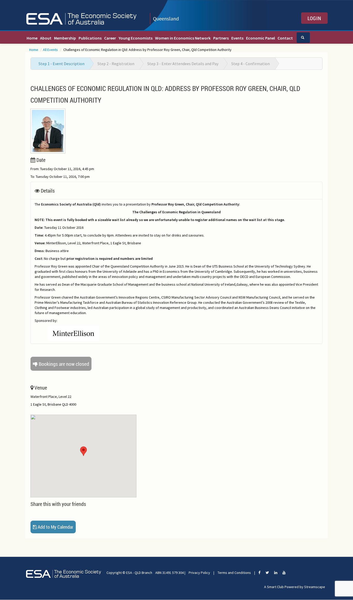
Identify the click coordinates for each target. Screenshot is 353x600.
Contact (285, 38)
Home (32, 38)
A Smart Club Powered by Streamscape (294, 586)
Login (314, 18)
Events (237, 38)
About (45, 38)
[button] (83, 451)
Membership (65, 38)
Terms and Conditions (234, 572)
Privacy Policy (199, 572)
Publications (90, 38)
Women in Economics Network (183, 38)
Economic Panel (260, 38)
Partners (221, 38)
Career (110, 38)
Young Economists (135, 38)
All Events (51, 49)
